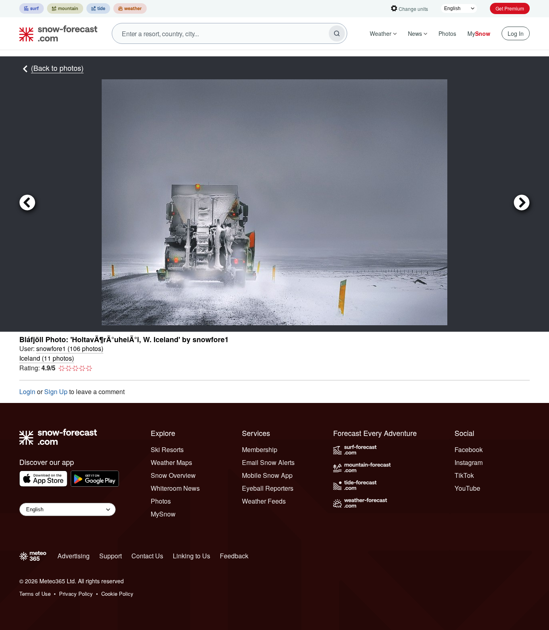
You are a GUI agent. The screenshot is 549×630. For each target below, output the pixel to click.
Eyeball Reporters (267, 488)
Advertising (73, 555)
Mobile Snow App (267, 475)
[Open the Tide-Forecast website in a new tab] (98, 8)
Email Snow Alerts (268, 462)
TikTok (464, 475)
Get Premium (510, 8)
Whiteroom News (175, 488)
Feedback (234, 555)
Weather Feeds (264, 501)
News (415, 33)
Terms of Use (35, 593)
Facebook (469, 449)
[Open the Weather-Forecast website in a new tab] (130, 8)
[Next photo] (488, 202)
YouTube (467, 488)
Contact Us (147, 555)
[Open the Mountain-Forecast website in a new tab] (65, 8)
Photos (447, 33)
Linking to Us (191, 555)
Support (110, 555)
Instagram (469, 462)
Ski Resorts (167, 449)
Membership (259, 449)
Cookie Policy (117, 593)
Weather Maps (171, 462)
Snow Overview (173, 475)
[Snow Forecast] (55, 33)
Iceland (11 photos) (46, 358)
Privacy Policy (76, 593)
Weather (380, 33)
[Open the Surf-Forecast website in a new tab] (31, 8)
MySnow (163, 513)
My (478, 33)
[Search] (337, 33)
